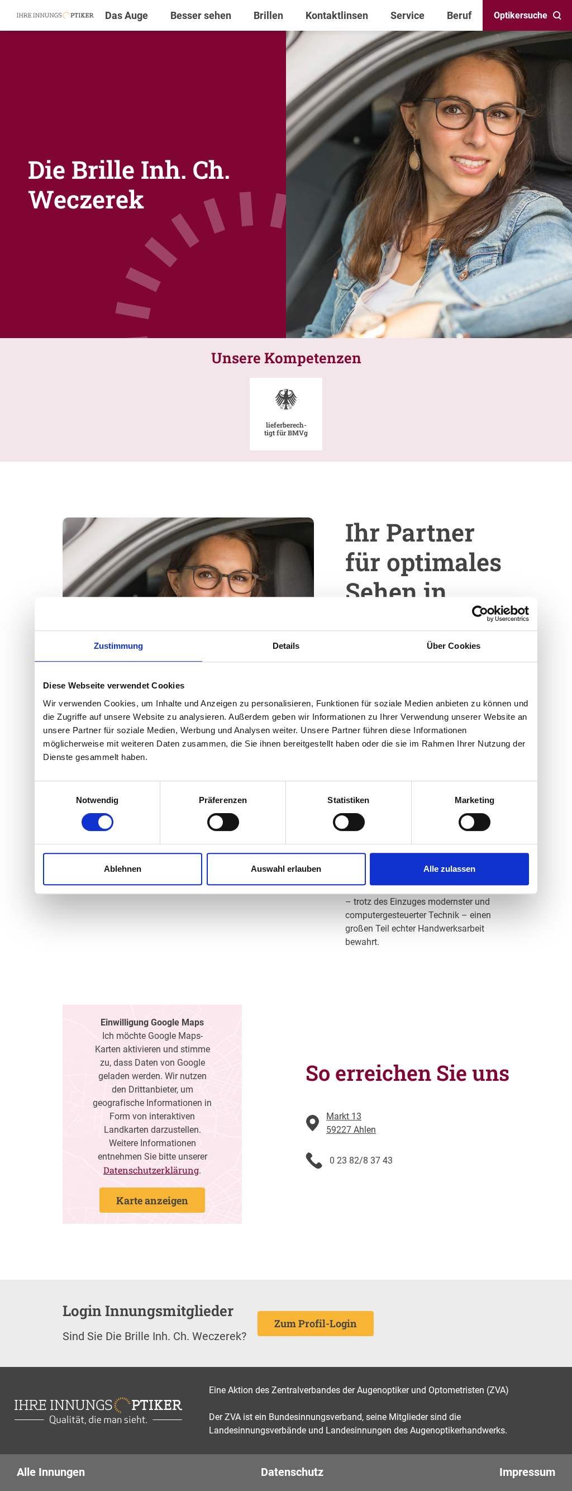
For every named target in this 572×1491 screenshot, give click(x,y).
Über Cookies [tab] (453, 645)
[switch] (223, 822)
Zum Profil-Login (315, 1323)
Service (407, 15)
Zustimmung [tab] (119, 645)
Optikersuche (520, 15)
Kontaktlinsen (337, 15)
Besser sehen (200, 15)
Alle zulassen (449, 868)
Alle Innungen (51, 1472)
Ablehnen (122, 868)
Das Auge (126, 15)
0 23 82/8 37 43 (361, 1160)
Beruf (459, 15)
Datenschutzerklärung (151, 1170)
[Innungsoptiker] (55, 15)
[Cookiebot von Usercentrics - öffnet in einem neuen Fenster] (480, 613)
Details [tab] (286, 645)
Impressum (527, 1472)
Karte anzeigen (152, 1200)
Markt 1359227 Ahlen (351, 1123)
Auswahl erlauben (286, 868)
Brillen (268, 15)
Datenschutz (292, 1472)
